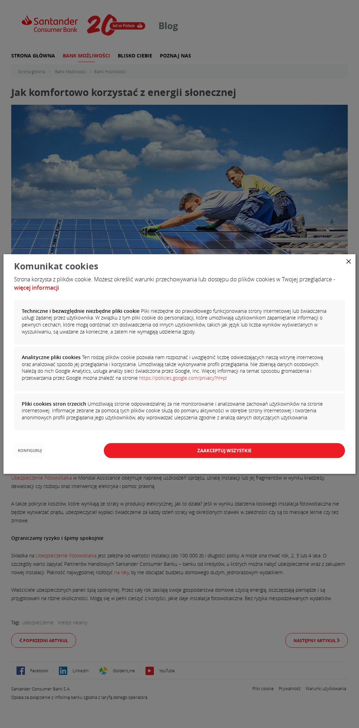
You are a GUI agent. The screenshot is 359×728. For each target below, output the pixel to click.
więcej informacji (36, 287)
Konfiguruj (30, 450)
